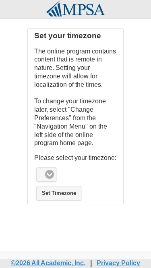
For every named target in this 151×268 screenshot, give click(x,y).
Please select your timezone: (75, 157)
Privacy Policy (118, 263)
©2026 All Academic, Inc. (48, 263)
